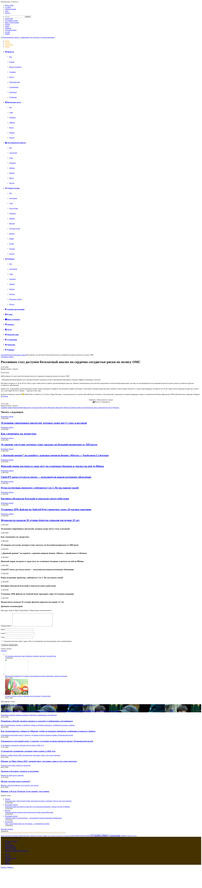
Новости (10, 52)
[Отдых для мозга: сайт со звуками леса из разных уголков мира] (16, 694)
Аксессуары (13, 208)
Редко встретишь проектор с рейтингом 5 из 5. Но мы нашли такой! (40, 487)
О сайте (8, 7)
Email (3, 633)
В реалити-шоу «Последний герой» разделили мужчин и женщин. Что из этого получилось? (38, 801)
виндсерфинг (39, 835)
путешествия (114, 835)
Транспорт (13, 92)
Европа (12, 132)
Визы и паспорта (15, 67)
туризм (129, 835)
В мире (11, 62)
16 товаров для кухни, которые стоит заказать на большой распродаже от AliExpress (49, 444)
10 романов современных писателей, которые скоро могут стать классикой (44, 423)
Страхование (14, 87)
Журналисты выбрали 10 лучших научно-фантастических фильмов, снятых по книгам (36, 676)
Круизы (12, 294)
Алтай (2, 835)
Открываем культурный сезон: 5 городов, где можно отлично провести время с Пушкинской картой (47, 741)
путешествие (99, 835)
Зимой (11, 239)
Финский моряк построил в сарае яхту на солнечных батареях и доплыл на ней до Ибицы (52, 466)
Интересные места (14, 102)
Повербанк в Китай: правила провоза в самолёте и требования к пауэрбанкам (37, 721)
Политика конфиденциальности (16, 851)
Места (11, 178)
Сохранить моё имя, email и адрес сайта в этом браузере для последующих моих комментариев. (37, 641)
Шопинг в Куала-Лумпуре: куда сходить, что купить (25, 791)
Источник (4, 396)
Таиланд (32, 835)
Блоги (11, 127)
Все (10, 57)
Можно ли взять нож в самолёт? (15, 781)
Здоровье (12, 72)
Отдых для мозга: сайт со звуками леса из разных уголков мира (27, 696)
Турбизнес (13, 97)
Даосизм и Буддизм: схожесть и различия (20, 771)
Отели (11, 77)
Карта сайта (9, 5)
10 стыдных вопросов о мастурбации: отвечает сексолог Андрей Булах (30, 656)
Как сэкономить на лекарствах (18, 433)
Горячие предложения (15, 309)
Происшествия (14, 82)
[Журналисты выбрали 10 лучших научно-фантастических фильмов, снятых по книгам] (16, 674)
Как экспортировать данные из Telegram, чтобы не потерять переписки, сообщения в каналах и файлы (48, 731)
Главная (4, 355)
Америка (12, 117)
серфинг (123, 835)
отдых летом (74, 835)
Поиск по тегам (10, 849)
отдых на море (85, 835)
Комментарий (6, 626)
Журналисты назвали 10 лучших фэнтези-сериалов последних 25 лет (40, 520)
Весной (12, 223)
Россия (11, 138)
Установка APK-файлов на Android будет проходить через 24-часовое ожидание (46, 509)
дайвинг (45, 835)
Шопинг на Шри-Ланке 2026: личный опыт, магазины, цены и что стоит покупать (39, 761)
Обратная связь (10, 9)
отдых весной (66, 835)
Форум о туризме (11, 841)
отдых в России (58, 835)
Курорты (10, 259)
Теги (6, 11)
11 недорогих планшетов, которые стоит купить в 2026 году (28, 751)
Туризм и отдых (13, 188)
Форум (7, 13)
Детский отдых (14, 228)
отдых (52, 835)
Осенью (12, 249)
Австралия (13, 153)
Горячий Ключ (14, 835)
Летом (11, 244)
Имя (3, 629)
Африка (12, 122)
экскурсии (133, 835)
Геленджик (7, 835)
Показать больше (7, 829)
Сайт (2, 637)
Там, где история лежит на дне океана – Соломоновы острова (27, 824)
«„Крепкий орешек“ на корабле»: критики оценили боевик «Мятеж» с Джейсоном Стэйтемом (55, 455)
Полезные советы (15, 299)
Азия (11, 112)
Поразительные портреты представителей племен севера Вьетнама (29, 812)
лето (49, 835)
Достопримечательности (16, 143)
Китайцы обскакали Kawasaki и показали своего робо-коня (35, 498)
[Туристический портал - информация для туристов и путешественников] (27, 37)
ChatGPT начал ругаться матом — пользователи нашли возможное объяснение (46, 477)
